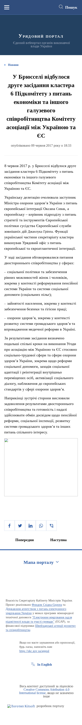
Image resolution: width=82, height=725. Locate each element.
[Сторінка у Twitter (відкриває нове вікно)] (40, 674)
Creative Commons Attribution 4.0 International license (44, 691)
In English (44, 664)
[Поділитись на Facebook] (9, 526)
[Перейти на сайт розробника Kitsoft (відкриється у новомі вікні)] (21, 706)
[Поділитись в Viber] (51, 526)
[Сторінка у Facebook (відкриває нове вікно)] (33, 674)
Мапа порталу (39, 562)
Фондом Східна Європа (47, 604)
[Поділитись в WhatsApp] (41, 526)
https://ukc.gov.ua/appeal (34, 651)
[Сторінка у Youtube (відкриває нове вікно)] (48, 674)
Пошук (71, 7)
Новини (13, 64)
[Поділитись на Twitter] (20, 526)
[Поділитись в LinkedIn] (30, 526)
